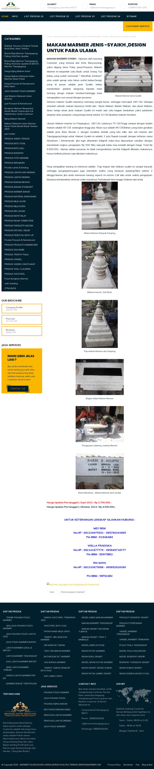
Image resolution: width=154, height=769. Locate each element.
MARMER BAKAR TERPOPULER (21, 683)
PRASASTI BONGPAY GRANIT (134, 617)
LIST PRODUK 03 (84, 16)
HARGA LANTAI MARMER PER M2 (19, 677)
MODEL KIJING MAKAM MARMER (97, 617)
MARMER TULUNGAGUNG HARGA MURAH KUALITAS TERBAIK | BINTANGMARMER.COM (60, 764)
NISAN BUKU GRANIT (92, 656)
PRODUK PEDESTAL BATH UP (19, 235)
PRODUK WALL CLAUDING (18, 269)
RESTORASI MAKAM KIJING (57, 709)
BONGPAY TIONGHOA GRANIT (134, 662)
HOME (5, 16)
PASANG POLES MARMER (56, 692)
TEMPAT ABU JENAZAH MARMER (54, 638)
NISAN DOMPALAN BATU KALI (134, 673)
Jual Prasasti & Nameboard (18, 103)
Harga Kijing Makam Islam (17, 71)
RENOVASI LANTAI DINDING (57, 720)
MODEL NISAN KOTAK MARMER (97, 662)
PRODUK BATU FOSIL (15, 143)
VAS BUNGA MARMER (54, 662)
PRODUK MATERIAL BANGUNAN (20, 196)
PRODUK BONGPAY (14, 153)
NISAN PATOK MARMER (93, 651)
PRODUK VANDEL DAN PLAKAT (20, 264)
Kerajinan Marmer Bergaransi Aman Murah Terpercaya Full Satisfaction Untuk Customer (19, 111)
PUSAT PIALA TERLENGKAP (133, 645)
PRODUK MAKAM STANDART (66, 36)
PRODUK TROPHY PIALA (17, 254)
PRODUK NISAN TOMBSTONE (19, 220)
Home (49, 36)
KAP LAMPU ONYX (53, 676)
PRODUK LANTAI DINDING (17, 177)
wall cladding (11, 283)
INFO (15, 16)
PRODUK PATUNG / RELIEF (17, 230)
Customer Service (137, 26)
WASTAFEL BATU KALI (55, 625)
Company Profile (14, 307)
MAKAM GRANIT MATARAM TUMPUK (94, 630)
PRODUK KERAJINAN (15, 162)
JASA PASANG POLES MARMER (20, 91)
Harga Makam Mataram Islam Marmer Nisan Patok (19, 77)
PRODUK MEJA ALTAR (15, 201)
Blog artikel (147, 764)
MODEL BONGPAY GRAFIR (132, 656)
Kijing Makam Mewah (15, 118)
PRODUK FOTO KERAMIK (16, 158)
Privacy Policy (114, 764)
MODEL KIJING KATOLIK (93, 645)
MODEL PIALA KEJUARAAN (132, 651)
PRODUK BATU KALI (14, 148)
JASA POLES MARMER (55, 726)
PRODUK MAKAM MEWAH (17, 182)
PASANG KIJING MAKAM (55, 703)
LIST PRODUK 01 (33, 16)
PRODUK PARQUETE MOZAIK (19, 225)
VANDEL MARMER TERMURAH (134, 639)
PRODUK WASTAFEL (15, 274)
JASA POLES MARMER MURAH (21, 642)
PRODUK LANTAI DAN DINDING (20, 172)
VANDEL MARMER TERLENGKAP (126, 632)
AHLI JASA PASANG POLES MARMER (18, 627)
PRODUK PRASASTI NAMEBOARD (21, 244)
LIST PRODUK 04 (110, 16)
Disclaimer (128, 764)
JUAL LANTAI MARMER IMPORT (21, 661)
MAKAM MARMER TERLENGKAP (97, 623)
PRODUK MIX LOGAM (15, 211)
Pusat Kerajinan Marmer (16, 278)
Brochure (10, 330)
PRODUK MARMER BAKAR (17, 191)
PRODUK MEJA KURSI (15, 206)
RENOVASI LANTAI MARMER (58, 715)
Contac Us (17, 388)
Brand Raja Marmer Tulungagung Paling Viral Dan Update (21, 54)
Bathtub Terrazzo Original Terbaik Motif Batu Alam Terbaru (21, 47)
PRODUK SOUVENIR (14, 249)
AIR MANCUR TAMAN (54, 645)
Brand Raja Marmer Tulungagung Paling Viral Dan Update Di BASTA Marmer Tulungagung (22, 64)
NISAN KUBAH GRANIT (130, 667)
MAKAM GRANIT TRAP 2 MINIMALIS (92, 638)
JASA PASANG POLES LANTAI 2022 (19, 635)
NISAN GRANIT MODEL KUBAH (97, 667)
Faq (137, 764)
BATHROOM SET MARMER (57, 656)
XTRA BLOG (10, 288)
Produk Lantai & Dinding (17, 167)
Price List (10, 318)
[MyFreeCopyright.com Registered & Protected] (73, 584)
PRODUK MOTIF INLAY (15, 216)
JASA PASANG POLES (54, 698)
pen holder (10, 134)
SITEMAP (132, 16)
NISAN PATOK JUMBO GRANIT (96, 673)
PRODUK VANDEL (13, 259)
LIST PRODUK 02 (59, 16)
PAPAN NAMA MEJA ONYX (57, 631)
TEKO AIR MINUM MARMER (57, 651)
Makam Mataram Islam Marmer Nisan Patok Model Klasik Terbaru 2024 (21, 126)
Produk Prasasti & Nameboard (20, 240)
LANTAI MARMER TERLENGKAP (21, 656)
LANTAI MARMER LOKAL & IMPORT (17, 649)
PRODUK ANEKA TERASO (17, 138)
